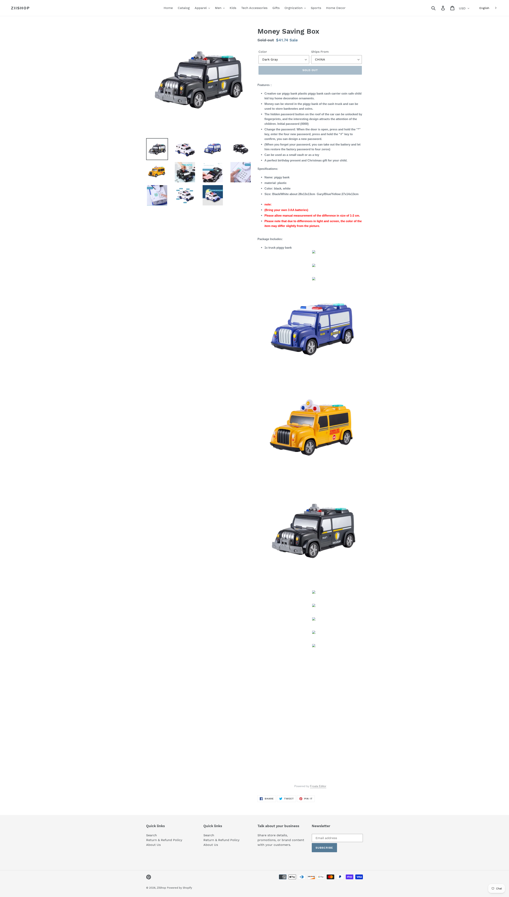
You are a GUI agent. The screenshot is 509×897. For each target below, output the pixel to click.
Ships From (320, 52)
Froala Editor (318, 786)
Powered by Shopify (179, 887)
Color (262, 52)
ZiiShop (20, 8)
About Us (153, 845)
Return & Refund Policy (164, 840)
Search (151, 835)
